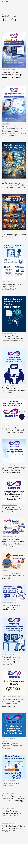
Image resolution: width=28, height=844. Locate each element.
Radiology (12, 69)
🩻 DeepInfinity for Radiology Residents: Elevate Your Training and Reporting (13, 470)
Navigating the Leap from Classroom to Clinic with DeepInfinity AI (12, 510)
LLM (19, 696)
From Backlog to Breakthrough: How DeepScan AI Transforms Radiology (12, 745)
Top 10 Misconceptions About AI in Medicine (14, 236)
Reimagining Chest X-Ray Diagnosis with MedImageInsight (12, 287)
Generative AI (5, 333)
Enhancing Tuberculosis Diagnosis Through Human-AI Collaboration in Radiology (13, 798)
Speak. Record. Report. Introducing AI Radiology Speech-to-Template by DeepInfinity (12, 76)
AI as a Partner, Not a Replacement (10, 785)
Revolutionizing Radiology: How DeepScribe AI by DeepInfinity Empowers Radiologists (12, 660)
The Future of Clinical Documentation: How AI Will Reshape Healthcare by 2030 (13, 338)
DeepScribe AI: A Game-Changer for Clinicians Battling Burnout (11, 608)
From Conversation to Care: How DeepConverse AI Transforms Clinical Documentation (13, 702)
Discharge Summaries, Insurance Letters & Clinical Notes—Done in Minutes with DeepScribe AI (13, 543)
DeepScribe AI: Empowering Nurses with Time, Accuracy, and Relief (13, 576)
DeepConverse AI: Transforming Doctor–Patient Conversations (13, 390)
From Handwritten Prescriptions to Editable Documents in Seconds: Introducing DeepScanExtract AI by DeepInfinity (14, 131)
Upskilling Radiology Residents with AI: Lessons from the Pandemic (12, 813)
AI (2, 69)
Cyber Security (7, 425)
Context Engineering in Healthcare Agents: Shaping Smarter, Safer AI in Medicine (13, 185)
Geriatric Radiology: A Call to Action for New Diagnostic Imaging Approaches (13, 828)
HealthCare (6, 69)
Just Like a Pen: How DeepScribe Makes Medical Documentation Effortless (13, 430)
